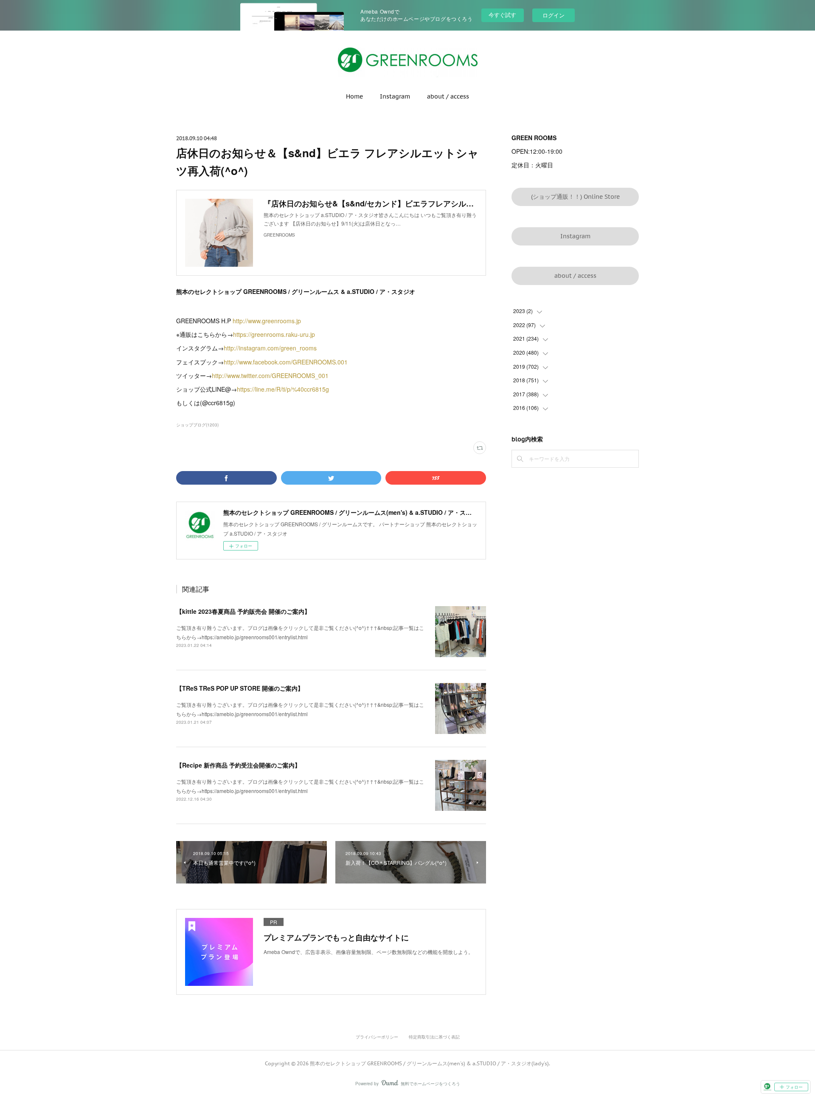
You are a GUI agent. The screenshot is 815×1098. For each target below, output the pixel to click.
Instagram (395, 96)
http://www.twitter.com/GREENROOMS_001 (271, 375)
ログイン (553, 15)
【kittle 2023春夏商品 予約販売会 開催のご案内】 (243, 611)
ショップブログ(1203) (197, 425)
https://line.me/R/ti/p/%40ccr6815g (283, 389)
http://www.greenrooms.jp (267, 320)
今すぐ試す (502, 15)
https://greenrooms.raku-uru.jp (274, 334)
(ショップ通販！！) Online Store (575, 196)
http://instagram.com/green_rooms (270, 348)
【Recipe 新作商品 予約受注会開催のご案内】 (238, 765)
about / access (448, 96)
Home (354, 96)
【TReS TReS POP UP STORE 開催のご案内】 (240, 688)
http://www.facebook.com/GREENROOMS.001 (286, 362)
